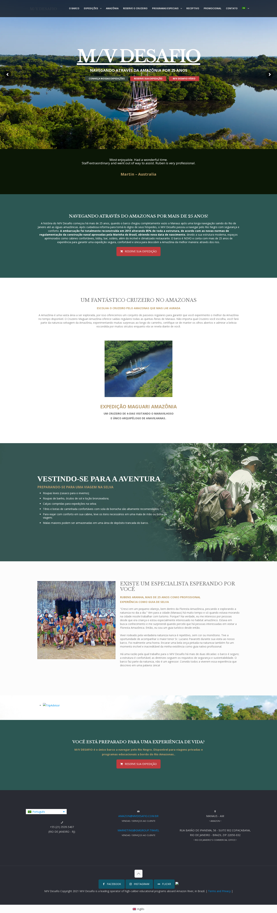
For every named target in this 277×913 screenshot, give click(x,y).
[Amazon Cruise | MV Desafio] (43, 8)
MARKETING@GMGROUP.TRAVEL (138, 830)
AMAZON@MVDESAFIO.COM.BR (138, 816)
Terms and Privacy (219, 891)
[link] (138, 369)
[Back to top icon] (138, 874)
